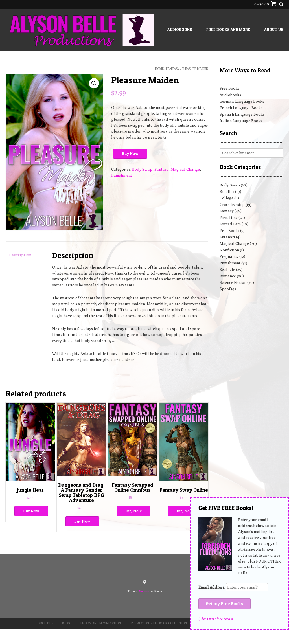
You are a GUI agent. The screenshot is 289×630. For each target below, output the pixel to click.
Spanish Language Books (242, 114)
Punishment (121, 175)
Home (159, 69)
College (226, 198)
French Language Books (241, 108)
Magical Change (185, 169)
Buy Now (130, 153)
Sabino (144, 591)
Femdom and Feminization (100, 623)
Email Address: (212, 587)
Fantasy (172, 69)
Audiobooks (179, 29)
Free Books (229, 88)
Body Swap (142, 169)
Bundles (227, 191)
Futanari (227, 237)
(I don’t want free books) (215, 619)
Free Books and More (228, 29)
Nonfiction (229, 250)
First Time (229, 217)
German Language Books (242, 101)
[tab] (26, 255)
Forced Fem (230, 224)
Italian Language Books (241, 120)
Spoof (225, 289)
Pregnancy (229, 256)
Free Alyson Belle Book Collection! (159, 623)
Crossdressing (232, 204)
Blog (66, 623)
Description (20, 255)
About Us (273, 29)
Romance (228, 276)
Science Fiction (233, 282)
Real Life (227, 269)
